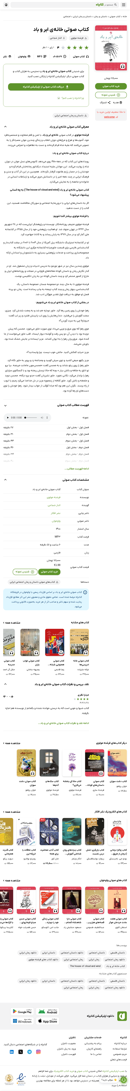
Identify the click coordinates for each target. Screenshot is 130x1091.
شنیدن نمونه (108, 95)
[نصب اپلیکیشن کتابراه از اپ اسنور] (47, 1021)
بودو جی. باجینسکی (118, 858)
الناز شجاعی (54, 505)
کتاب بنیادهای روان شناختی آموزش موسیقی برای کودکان (72, 852)
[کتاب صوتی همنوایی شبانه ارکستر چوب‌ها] (54, 642)
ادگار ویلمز (76, 858)
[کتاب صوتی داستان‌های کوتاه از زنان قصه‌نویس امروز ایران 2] (94, 762)
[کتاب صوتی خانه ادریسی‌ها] (79, 642)
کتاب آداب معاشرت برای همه (49, 852)
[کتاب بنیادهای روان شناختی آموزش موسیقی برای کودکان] (71, 831)
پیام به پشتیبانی (92, 1043)
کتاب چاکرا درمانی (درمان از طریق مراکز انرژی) (118, 852)
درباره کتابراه (120, 1043)
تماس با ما (95, 1054)
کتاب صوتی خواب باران (31, 662)
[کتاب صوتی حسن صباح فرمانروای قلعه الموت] (26, 900)
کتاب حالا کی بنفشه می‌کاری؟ (72, 783)
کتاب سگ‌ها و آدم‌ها (52, 783)
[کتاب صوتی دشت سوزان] (26, 762)
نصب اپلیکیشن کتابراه (113, 1071)
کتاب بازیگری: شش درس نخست (95, 852)
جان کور (55, 858)
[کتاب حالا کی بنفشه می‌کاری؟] (71, 762)
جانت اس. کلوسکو (50, 927)
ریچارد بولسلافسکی (95, 858)
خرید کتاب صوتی (111, 86)
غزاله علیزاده (83, 669)
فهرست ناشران (68, 1054)
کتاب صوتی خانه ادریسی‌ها (81, 662)
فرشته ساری (98, 790)
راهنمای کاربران (94, 1048)
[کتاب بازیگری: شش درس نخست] (94, 831)
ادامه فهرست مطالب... (77, 468)
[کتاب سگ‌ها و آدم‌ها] (49, 762)
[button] (111, 47)
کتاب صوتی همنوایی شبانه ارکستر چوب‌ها (57, 663)
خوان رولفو (122, 786)
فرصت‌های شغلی (118, 1059)
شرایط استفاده (120, 1048)
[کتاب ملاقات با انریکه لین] (26, 831)
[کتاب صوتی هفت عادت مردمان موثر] (117, 900)
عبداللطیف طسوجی (95, 927)
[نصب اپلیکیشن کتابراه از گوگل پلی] (22, 1011)
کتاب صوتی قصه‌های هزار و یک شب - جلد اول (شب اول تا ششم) (94, 921)
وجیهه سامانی (33, 669)
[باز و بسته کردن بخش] (5, 127)
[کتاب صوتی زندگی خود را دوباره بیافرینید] (49, 900)
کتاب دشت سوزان (118, 781)
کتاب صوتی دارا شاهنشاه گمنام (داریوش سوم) (73, 921)
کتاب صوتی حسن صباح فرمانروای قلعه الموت (27, 921)
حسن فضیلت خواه (27, 927)
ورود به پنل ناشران (66, 1048)
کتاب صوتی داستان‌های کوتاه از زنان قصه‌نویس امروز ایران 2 (94, 783)
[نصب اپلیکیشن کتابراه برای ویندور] (22, 1021)
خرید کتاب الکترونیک (63, 1071)
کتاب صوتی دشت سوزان (27, 783)
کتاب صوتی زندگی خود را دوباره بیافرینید (50, 921)
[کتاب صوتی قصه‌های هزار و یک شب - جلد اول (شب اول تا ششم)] (94, 900)
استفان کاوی (121, 927)
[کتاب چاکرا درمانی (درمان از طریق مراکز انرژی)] (117, 831)
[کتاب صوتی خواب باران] (29, 642)
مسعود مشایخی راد (72, 927)
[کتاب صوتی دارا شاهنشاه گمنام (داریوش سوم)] (71, 900)
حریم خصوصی (120, 1054)
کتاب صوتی (82, 1071)
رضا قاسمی (59, 669)
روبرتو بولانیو (30, 858)
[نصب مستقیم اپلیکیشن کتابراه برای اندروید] (47, 1011)
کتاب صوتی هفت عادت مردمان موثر (118, 920)
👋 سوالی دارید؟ (109, 1079)
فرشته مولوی (53, 497)
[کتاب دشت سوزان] (117, 762)
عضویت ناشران (68, 1043)
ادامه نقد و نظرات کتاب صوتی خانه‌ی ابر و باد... (63, 723)
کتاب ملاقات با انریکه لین (29, 852)
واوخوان (56, 521)
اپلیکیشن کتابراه (56, 76)
